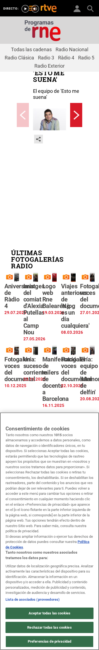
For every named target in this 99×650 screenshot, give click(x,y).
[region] (49, 531)
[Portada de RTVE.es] (48, 9)
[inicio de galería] (23, 115)
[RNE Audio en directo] (35, 8)
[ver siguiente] (76, 115)
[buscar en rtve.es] (90, 8)
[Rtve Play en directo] (25, 8)
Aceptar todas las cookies (49, 613)
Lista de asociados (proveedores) (33, 599)
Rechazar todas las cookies (49, 627)
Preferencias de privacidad (49, 641)
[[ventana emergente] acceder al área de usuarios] (77, 8)
